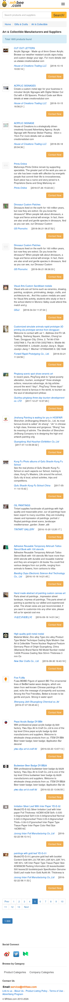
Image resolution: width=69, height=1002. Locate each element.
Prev (6, 901)
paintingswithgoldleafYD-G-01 (30, 853)
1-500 (7, 921)
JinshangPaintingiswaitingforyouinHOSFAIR (38, 417)
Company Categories (42, 972)
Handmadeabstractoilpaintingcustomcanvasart (39, 593)
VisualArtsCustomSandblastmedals (33, 285)
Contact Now (54, 76)
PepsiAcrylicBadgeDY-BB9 (28, 721)
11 (5, 906)
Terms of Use (56, 990)
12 (12, 906)
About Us (19, 990)
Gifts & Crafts (21, 24)
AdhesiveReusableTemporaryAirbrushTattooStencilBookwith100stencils (37, 547)
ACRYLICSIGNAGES (25, 85)
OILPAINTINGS (22, 505)
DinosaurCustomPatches (27, 204)
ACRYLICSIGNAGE (24, 123)
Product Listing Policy (36, 990)
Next (26, 906)
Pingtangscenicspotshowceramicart (33, 373)
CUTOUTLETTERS (24, 48)
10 (62, 901)
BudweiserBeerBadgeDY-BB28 (30, 765)
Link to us (7, 990)
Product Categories (15, 972)
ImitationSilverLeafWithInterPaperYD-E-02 (37, 806)
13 (18, 906)
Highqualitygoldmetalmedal (29, 633)
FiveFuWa (19, 677)
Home (8, 24)
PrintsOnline (20, 163)
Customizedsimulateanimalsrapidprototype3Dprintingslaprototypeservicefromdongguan (38, 328)
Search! (59, 15)
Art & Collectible (39, 24)
